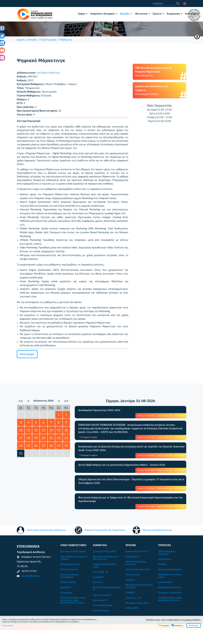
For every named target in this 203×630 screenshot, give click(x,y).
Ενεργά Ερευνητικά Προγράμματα (69, 575)
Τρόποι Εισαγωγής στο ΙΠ (137, 569)
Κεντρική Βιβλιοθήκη (102, 605)
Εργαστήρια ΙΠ (100, 600)
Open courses (164, 559)
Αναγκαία (165, 625)
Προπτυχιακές (48, 39)
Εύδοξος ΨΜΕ (131, 608)
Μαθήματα (66, 39)
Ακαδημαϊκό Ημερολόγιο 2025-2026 (99, 410)
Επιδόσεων (178, 625)
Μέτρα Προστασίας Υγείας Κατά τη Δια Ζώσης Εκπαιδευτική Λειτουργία (73, 600)
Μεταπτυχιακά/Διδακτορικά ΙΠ (107, 588)
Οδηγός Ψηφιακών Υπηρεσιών (167, 552)
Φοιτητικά (141, 13)
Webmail (162, 564)
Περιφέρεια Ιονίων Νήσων (137, 603)
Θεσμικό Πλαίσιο (68, 582)
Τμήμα (81, 13)
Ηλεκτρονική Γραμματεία (169, 569)
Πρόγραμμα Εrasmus (70, 564)
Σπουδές (125, 13)
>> (66, 400)
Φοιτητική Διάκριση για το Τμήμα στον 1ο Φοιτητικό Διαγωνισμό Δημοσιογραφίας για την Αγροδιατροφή (130, 499)
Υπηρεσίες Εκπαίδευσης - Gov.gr (105, 565)
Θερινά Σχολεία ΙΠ (102, 595)
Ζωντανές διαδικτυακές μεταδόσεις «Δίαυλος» (169, 599)
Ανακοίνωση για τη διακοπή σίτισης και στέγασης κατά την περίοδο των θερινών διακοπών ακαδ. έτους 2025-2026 (131, 448)
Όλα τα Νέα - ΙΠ (100, 572)
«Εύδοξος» (130, 580)
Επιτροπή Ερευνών (69, 569)
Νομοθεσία (65, 587)
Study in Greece (132, 574)
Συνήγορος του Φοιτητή (169, 592)
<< (21, 400)
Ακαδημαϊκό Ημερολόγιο (169, 587)
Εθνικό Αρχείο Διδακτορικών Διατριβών (139, 586)
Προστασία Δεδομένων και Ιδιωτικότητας (105, 557)
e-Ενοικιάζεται (165, 582)
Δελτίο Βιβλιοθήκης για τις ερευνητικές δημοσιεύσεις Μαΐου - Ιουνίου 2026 (121, 464)
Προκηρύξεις (66, 592)
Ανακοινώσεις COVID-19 (137, 551)
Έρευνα (157, 13)
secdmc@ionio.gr (31, 575)
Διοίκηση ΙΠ (98, 577)
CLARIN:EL (130, 592)
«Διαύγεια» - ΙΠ (133, 598)
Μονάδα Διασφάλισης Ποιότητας (135, 563)
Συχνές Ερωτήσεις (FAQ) (104, 551)
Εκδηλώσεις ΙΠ (132, 556)
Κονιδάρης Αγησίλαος (48, 72)
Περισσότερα (7, 625)
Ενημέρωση (173, 13)
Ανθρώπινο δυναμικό (102, 13)
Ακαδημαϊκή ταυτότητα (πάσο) (169, 575)
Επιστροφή (27, 354)
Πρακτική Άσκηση (101, 610)
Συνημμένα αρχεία (89, 437)
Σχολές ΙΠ (98, 582)
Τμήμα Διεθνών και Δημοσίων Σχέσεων (74, 557)
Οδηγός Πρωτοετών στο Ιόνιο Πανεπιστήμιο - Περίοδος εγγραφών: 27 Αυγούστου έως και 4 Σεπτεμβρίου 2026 (131, 481)
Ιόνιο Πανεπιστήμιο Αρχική (73, 551)
